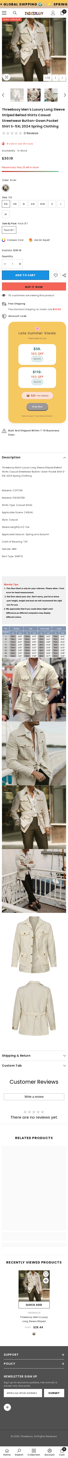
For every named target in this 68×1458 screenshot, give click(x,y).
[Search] (15, 13)
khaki (34, 1334)
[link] (34, 1238)
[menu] (4, 13)
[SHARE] (63, 275)
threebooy (34, 1312)
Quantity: (7, 256)
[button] (55, 78)
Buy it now (34, 287)
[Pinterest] (7, 1407)
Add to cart (25, 275)
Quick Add (34, 1305)
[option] (34, 49)
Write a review (34, 1096)
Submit (54, 1393)
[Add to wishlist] (55, 275)
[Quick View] (46, 1280)
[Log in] (53, 13)
